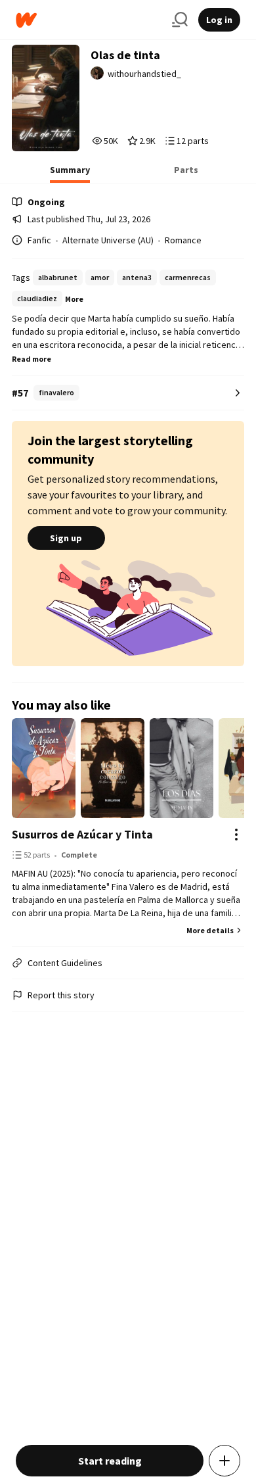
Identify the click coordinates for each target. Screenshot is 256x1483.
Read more (31, 359)
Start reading (110, 1460)
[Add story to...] (224, 1460)
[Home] (88, 20)
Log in (219, 20)
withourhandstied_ (144, 74)
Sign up (66, 538)
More (74, 299)
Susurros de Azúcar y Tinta (82, 834)
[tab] (70, 173)
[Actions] (236, 834)
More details (210, 930)
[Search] (180, 20)
